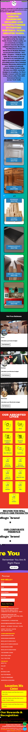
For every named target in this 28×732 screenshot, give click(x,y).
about (20, 428)
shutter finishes (6, 674)
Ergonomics (20, 453)
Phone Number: (5, 592)
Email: (2, 587)
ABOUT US (3, 663)
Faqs (20, 489)
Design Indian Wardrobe (8, 638)
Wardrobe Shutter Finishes (20, 465)
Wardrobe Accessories (7, 465)
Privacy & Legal (16, 731)
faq (2, 669)
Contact (14, 501)
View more (14, 96)
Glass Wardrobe (8, 453)
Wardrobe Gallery (20, 441)
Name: (2, 582)
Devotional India (6, 655)
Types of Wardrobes (8, 478)
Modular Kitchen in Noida (8, 649)
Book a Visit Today (7, 603)
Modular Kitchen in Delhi (8, 641)
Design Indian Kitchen (7, 635)
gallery (3, 666)
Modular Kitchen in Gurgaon (9, 644)
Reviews (8, 489)
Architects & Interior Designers (7, 442)
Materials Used (20, 477)
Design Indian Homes (7, 647)
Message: (3, 597)
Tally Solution (5, 658)
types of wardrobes (7, 677)
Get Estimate (6, 344)
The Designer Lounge (7, 652)
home (7, 428)
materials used (5, 671)
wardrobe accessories (7, 680)
